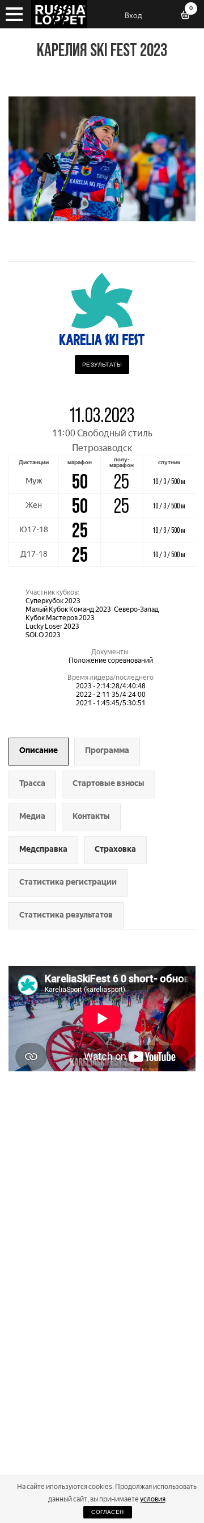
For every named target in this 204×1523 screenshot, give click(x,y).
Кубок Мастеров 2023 (60, 618)
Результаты (102, 364)
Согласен (107, 1512)
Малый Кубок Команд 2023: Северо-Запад (92, 609)
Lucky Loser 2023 (52, 626)
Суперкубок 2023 (53, 601)
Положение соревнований (111, 660)
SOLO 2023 (43, 635)
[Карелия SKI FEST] (102, 218)
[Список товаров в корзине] (189, 15)
